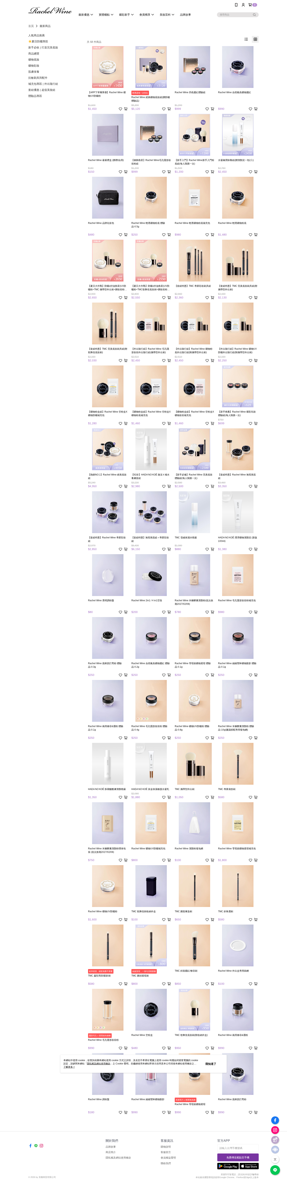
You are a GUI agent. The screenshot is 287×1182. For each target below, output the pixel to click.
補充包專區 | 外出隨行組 (43, 83)
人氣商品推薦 (36, 35)
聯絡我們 (166, 1163)
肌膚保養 (33, 71)
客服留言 (166, 1152)
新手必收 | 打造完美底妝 (43, 47)
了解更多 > (69, 1067)
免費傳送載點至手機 (237, 1157)
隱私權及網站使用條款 (118, 1157)
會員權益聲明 (168, 1157)
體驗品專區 (35, 95)
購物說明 (166, 1146)
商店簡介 (111, 1152)
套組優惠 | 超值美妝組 (41, 89)
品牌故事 (111, 1146)
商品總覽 (33, 53)
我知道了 (210, 1063)
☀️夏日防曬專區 (38, 41)
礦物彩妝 (33, 65)
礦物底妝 (33, 59)
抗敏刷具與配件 (37, 77)
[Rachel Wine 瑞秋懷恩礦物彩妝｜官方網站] (50, 10)
